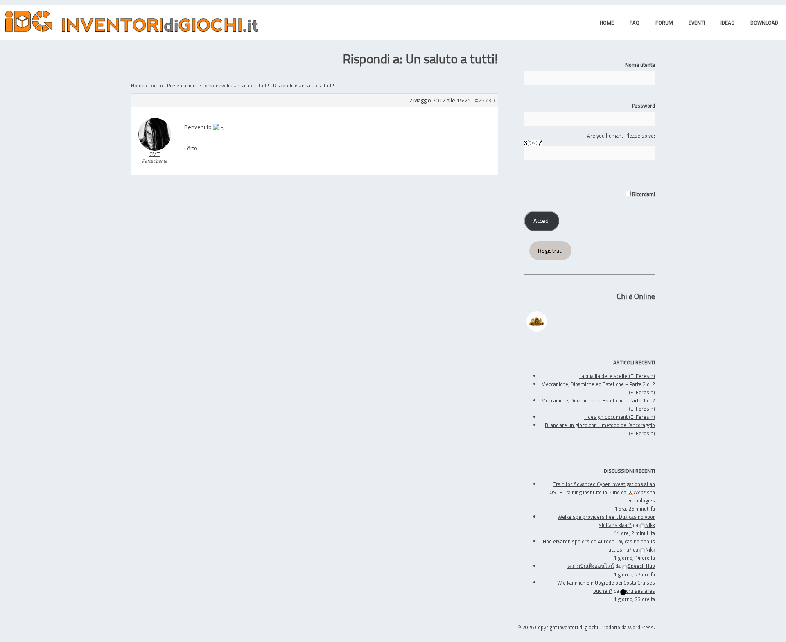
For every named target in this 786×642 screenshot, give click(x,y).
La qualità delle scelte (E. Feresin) (617, 376)
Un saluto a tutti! (251, 85)
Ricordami (643, 194)
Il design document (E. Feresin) (619, 417)
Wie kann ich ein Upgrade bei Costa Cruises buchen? (606, 587)
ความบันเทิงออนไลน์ (590, 566)
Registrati (550, 250)
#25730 (485, 100)
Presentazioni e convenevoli (198, 85)
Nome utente (640, 65)
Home (138, 85)
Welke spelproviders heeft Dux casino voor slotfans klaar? (606, 521)
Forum (156, 85)
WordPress (641, 627)
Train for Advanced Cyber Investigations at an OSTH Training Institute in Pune (602, 488)
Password (643, 106)
